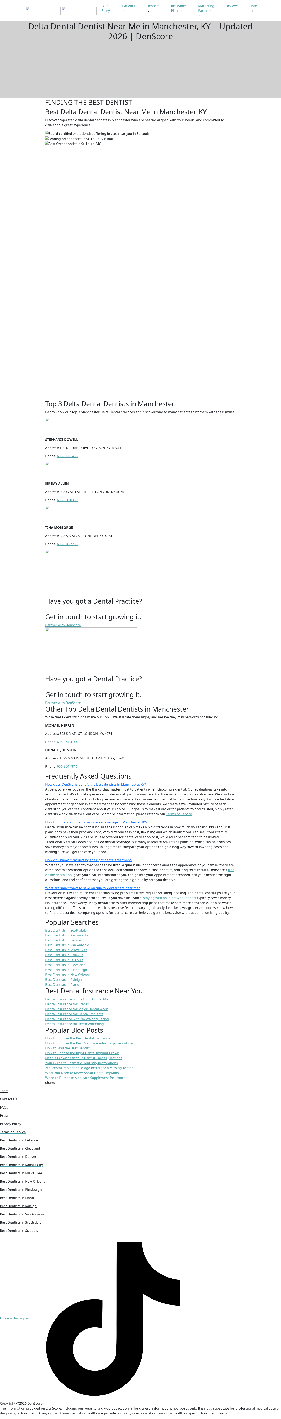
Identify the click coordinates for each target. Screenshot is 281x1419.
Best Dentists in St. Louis (19, 1230)
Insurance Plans (179, 8)
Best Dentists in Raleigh (18, 1206)
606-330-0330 (67, 500)
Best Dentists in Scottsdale (20, 1222)
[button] (140, 784)
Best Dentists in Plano (17, 1198)
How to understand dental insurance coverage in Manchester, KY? (96, 822)
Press (4, 1115)
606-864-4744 (67, 742)
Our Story (106, 8)
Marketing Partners (206, 8)
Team (4, 1091)
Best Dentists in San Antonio (22, 1214)
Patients (128, 5)
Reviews (232, 5)
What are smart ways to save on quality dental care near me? (92, 888)
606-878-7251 (67, 544)
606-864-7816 (67, 766)
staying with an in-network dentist (169, 898)
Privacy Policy (10, 1124)
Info (254, 5)
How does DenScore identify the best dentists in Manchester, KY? (95, 784)
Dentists (152, 5)
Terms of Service (179, 814)
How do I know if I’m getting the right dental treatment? (88, 860)
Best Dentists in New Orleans (22, 1181)
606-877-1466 (67, 456)
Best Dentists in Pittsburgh (21, 1189)
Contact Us (8, 1099)
